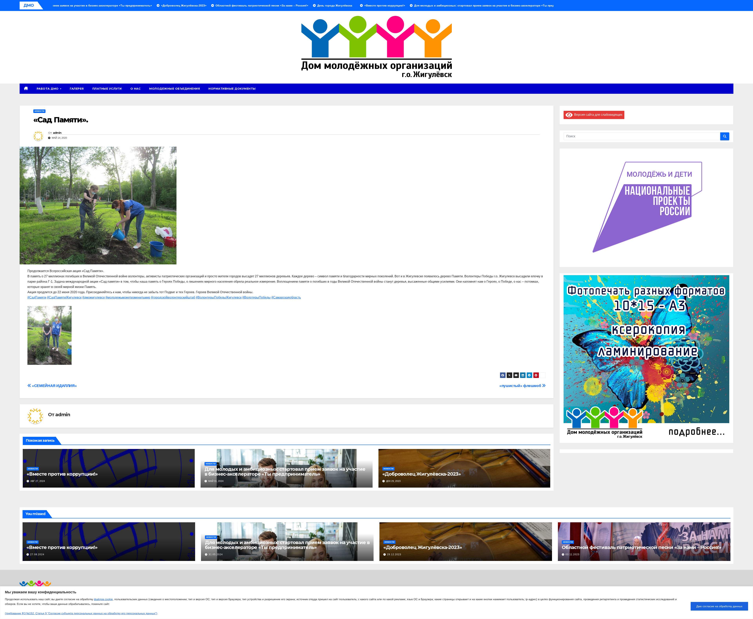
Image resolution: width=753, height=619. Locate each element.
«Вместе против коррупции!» (62, 474)
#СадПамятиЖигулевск (64, 297)
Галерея (77, 88)
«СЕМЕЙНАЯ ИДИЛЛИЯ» (54, 386)
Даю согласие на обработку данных (719, 606)
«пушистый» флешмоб (520, 386)
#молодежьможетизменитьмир (127, 297)
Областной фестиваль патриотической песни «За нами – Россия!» (641, 547)
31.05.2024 (216, 554)
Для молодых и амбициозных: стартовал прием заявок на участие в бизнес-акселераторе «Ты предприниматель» (285, 471)
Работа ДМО (48, 88)
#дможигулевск (93, 297)
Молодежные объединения (174, 88)
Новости (39, 111)
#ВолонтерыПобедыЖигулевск (219, 297)
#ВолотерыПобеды (256, 297)
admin (57, 133)
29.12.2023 (394, 554)
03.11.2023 (572, 554)
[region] (376, 602)
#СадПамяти (36, 297)
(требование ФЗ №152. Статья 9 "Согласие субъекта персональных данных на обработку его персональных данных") (81, 613)
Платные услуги (107, 88)
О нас (135, 88)
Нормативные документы (232, 88)
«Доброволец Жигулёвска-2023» (421, 474)
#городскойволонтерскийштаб (173, 297)
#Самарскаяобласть (286, 297)
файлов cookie (103, 599)
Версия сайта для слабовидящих (597, 114)
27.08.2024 (37, 554)
